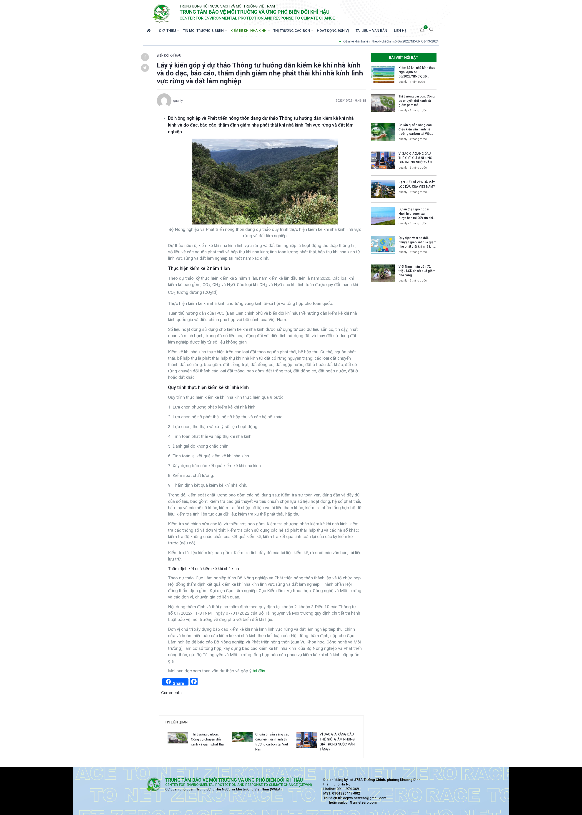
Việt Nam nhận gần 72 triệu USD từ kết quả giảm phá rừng (417, 271)
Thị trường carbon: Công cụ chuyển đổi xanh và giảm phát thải (207, 739)
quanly (178, 100)
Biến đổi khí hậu (169, 55)
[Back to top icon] (560, 805)
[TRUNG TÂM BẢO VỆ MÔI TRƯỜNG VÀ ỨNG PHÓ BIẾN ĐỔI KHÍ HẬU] (161, 12)
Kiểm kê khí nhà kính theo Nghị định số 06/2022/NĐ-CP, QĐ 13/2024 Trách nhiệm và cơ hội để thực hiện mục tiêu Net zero (414, 41)
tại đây (259, 670)
